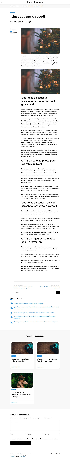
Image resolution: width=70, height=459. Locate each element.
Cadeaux (13, 12)
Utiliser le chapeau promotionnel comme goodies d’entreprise (21, 394)
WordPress (22, 456)
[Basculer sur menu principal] (1, 2)
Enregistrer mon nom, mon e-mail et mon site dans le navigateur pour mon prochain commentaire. (35, 439)
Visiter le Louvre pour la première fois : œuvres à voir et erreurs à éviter (34, 312)
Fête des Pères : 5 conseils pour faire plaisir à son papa (47, 360)
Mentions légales (55, 453)
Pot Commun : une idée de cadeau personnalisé (20, 360)
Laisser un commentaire (14, 34)
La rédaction (13, 30)
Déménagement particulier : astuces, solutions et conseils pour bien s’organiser (36, 322)
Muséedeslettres (35, 2)
